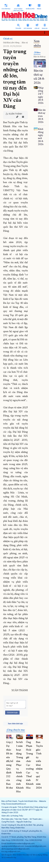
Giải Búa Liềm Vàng (11, 42)
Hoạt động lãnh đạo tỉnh (18, 10)
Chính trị (7, 39)
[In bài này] (22, 117)
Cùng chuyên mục (16, 730)
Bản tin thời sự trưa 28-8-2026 (42, 116)
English (44, 28)
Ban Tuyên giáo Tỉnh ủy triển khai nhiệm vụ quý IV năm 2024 (39, 765)
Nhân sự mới (30, 9)
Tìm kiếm (18, 28)
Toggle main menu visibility (46, 32)
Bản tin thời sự (39, 56)
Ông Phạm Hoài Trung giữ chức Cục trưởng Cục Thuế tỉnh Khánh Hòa (30, 765)
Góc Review (28, 28)
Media (39, 9)
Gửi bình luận (12, 712)
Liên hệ (36, 28)
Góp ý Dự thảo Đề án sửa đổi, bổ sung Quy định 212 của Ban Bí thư (9, 765)
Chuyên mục (6, 9)
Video (37, 53)
